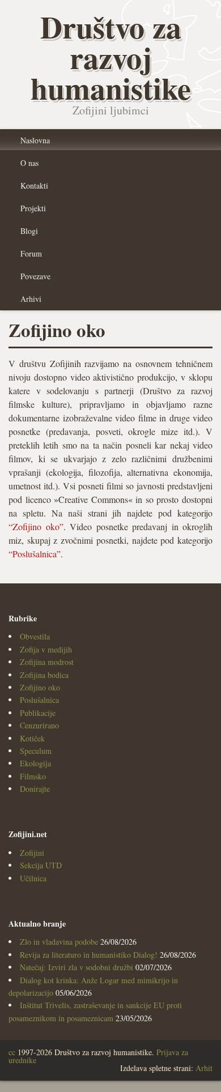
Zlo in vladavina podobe (59, 941)
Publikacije (38, 712)
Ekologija (35, 763)
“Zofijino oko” (35, 526)
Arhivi (30, 298)
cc (11, 1052)
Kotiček (32, 738)
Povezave (35, 276)
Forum (31, 253)
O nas (29, 162)
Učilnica (33, 878)
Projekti (33, 208)
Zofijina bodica (44, 674)
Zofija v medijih (46, 649)
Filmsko (33, 776)
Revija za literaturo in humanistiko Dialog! (89, 954)
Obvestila (35, 636)
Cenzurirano (39, 725)
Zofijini (32, 852)
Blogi (29, 230)
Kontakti (34, 185)
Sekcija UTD (41, 865)
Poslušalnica (39, 699)
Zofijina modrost (47, 661)
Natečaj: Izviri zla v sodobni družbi (76, 967)
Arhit (204, 1068)
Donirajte (35, 788)
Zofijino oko (40, 687)
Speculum (36, 750)
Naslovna (35, 140)
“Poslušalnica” (34, 554)
